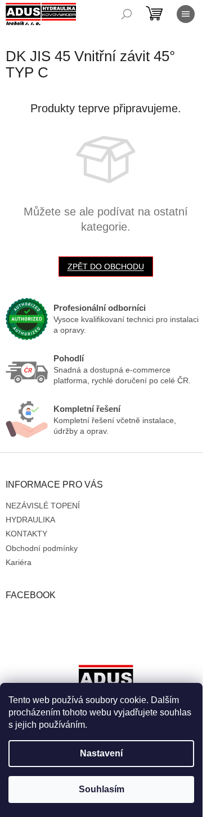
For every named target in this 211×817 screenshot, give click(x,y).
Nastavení (101, 753)
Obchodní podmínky (42, 548)
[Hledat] (126, 14)
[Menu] (185, 14)
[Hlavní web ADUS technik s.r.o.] (106, 681)
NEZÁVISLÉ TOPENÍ (43, 505)
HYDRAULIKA (30, 519)
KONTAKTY (26, 533)
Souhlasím (101, 789)
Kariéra (19, 562)
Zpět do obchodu (106, 266)
